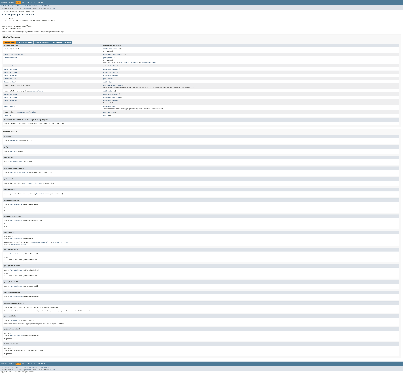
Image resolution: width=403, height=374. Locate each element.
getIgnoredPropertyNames (113, 85)
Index (38, 2)
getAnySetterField (110, 72)
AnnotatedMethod (10, 75)
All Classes (45, 6)
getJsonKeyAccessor (110, 94)
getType (106, 115)
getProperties (108, 112)
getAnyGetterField (110, 66)
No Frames (33, 6)
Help (43, 2)
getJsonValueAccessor (111, 97)
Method (28, 8)
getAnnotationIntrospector (113, 54)
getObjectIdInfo (109, 106)
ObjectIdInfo (9, 106)
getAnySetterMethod (110, 75)
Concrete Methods (42, 42)
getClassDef (108, 79)
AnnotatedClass (10, 79)
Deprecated (31, 2)
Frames (25, 6)
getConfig (107, 82)
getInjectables (109, 91)
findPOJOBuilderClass (111, 49)
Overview (4, 2)
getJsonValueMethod (110, 100)
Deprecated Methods (62, 42)
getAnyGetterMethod (110, 69)
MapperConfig (9, 82)
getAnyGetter (108, 58)
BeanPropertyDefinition (26, 112)
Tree (23, 2)
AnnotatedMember (10, 58)
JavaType (7, 115)
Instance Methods (24, 42)
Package (11, 2)
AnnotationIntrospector (13, 54)
